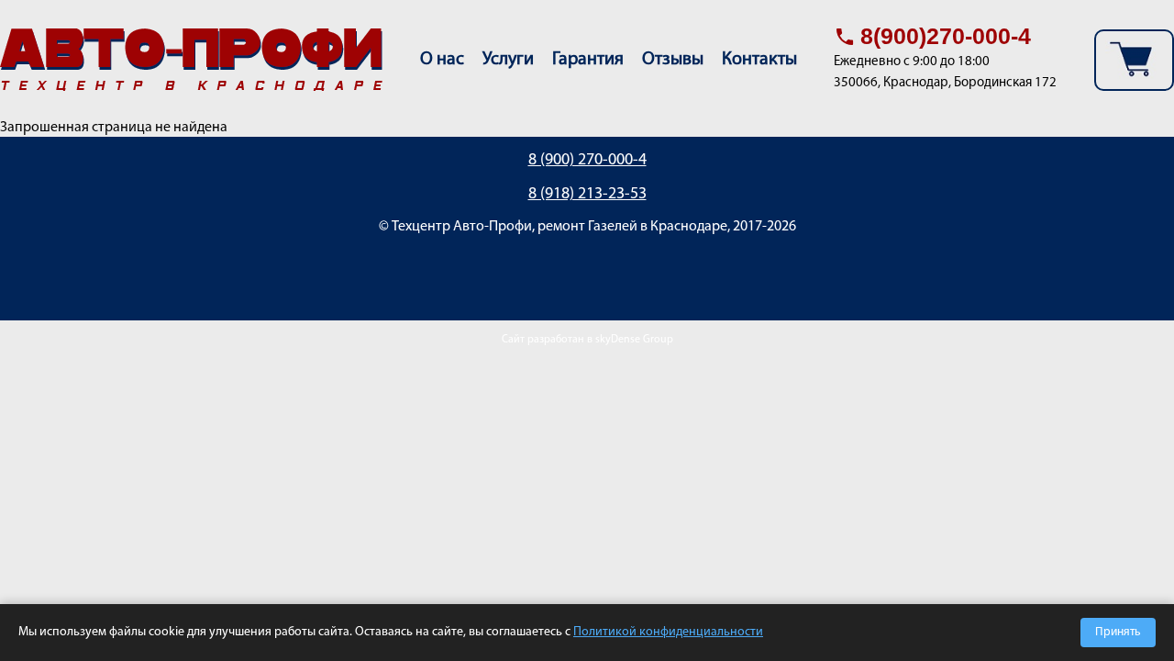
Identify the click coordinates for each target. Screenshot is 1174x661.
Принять (1118, 632)
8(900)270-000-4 (945, 36)
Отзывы (672, 59)
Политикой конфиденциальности (668, 632)
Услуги (508, 59)
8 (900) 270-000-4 (587, 160)
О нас (442, 59)
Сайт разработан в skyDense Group (587, 339)
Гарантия (588, 59)
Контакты (759, 59)
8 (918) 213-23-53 (587, 194)
